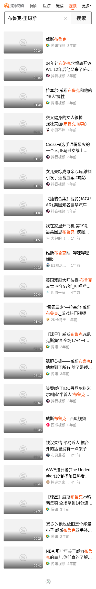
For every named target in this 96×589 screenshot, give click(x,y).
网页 (34, 6)
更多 (86, 6)
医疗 (47, 6)
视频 (73, 6)
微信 (60, 6)
